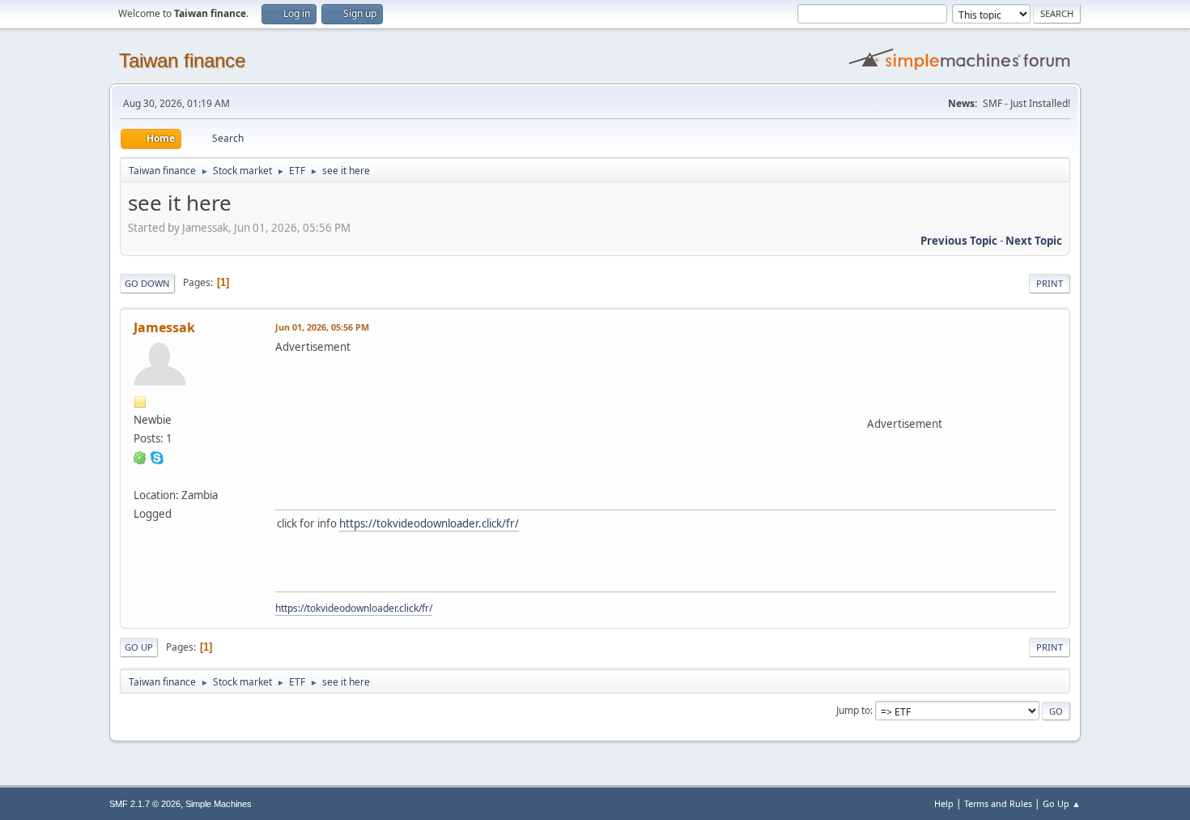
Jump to (853, 710)
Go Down (147, 283)
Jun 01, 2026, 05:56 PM (322, 327)
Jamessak (164, 327)
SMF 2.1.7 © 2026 (145, 804)
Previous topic (958, 240)
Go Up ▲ (1062, 803)
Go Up (139, 647)
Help (944, 803)
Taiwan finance (182, 60)
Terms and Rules (998, 803)
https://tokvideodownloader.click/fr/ (429, 523)
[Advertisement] (570, 391)
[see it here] (140, 475)
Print (1049, 283)
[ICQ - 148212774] (140, 457)
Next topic (1033, 240)
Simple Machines (218, 804)
